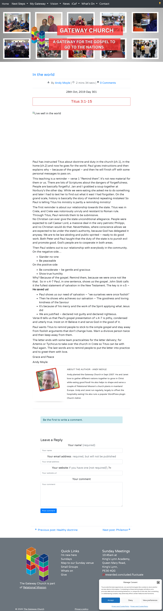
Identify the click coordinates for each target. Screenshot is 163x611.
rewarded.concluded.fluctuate (122, 574)
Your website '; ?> (81, 467)
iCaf (74, 3)
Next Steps (18, 3)
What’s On (88, 3)
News (66, 3)
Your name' (81, 445)
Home (5, 3)
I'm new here (69, 555)
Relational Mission (34, 587)
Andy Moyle (62, 82)
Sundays (66, 559)
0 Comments (108, 82)
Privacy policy (81, 609)
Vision (54, 3)
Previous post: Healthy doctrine (57, 530)
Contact (104, 3)
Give (64, 574)
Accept (111, 600)
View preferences (150, 600)
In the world (44, 74)
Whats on (67, 570)
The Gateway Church (34, 609)
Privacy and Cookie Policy (120, 606)
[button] (158, 582)
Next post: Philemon (115, 530)
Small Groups (69, 566)
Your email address (81, 456)
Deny (130, 600)
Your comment (81, 479)
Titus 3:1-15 (81, 101)
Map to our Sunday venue (77, 563)
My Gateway (38, 3)
